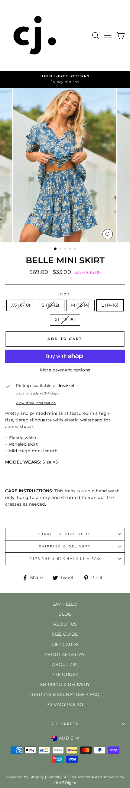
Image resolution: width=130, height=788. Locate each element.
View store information (36, 403)
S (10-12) (50, 305)
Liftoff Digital (65, 782)
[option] (65, 79)
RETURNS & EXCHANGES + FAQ (65, 558)
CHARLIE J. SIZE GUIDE (65, 534)
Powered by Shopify (24, 777)
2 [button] (61, 249)
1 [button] (55, 249)
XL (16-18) (65, 319)
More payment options (65, 369)
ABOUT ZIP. (65, 664)
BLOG (64, 614)
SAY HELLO (65, 604)
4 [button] (70, 249)
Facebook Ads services (97, 777)
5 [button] (75, 249)
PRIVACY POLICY (65, 704)
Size (65, 294)
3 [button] (65, 249)
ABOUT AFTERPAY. (65, 654)
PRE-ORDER (65, 674)
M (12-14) (80, 305)
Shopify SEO (59, 777)
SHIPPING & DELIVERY (65, 546)
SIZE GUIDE (65, 634)
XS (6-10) (20, 305)
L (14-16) (110, 305)
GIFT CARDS (65, 644)
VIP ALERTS (65, 724)
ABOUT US (65, 624)
